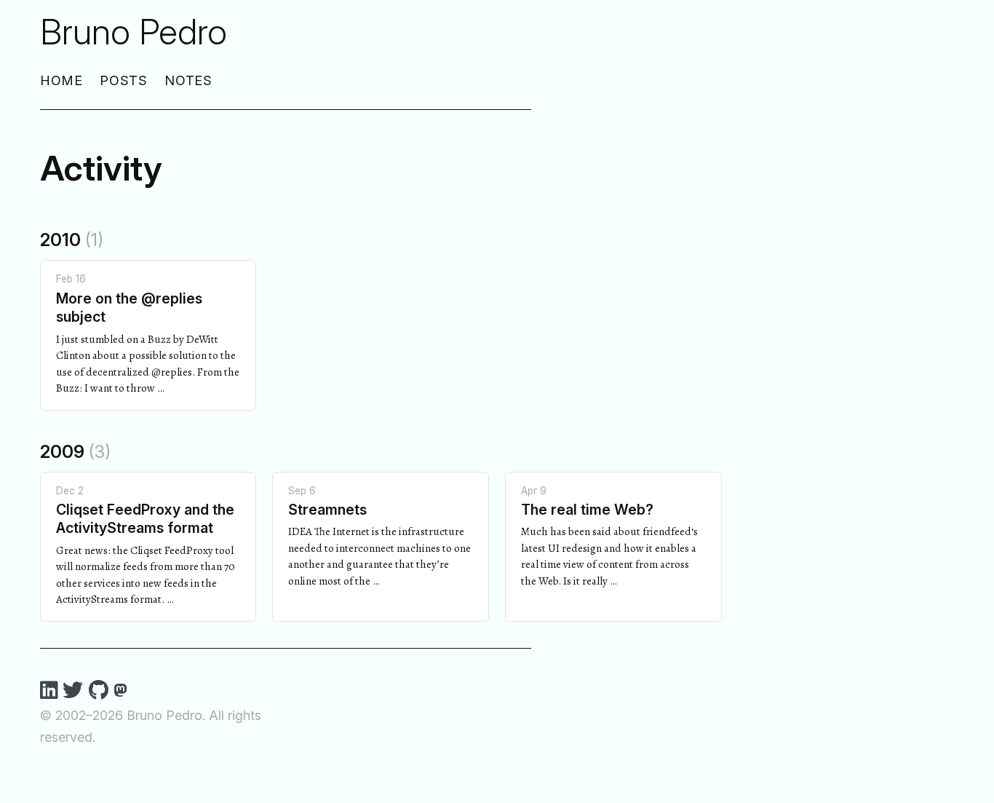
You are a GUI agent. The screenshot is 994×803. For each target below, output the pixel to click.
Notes (188, 80)
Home (62, 80)
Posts (124, 80)
